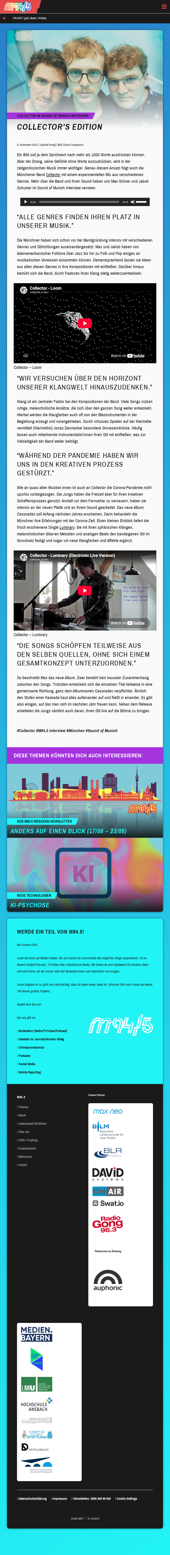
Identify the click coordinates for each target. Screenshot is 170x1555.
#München (75, 730)
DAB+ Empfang (28, 1140)
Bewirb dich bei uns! (29, 1004)
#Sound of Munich (102, 730)
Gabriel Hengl (48, 144)
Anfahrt (22, 1165)
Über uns (24, 1132)
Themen (23, 1107)
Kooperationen (27, 1148)
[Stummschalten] (133, 202)
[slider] (142, 201)
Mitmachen (25, 1156)
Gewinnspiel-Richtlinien (32, 1123)
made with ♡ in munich (85, 1518)
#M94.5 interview (50, 730)
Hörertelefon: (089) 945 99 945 (92, 1498)
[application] (85, 202)
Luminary (67, 527)
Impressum (60, 1498)
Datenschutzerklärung (33, 1498)
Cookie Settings (127, 1498)
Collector (53, 174)
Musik (22, 1115)
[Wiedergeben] (26, 202)
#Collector (26, 730)
